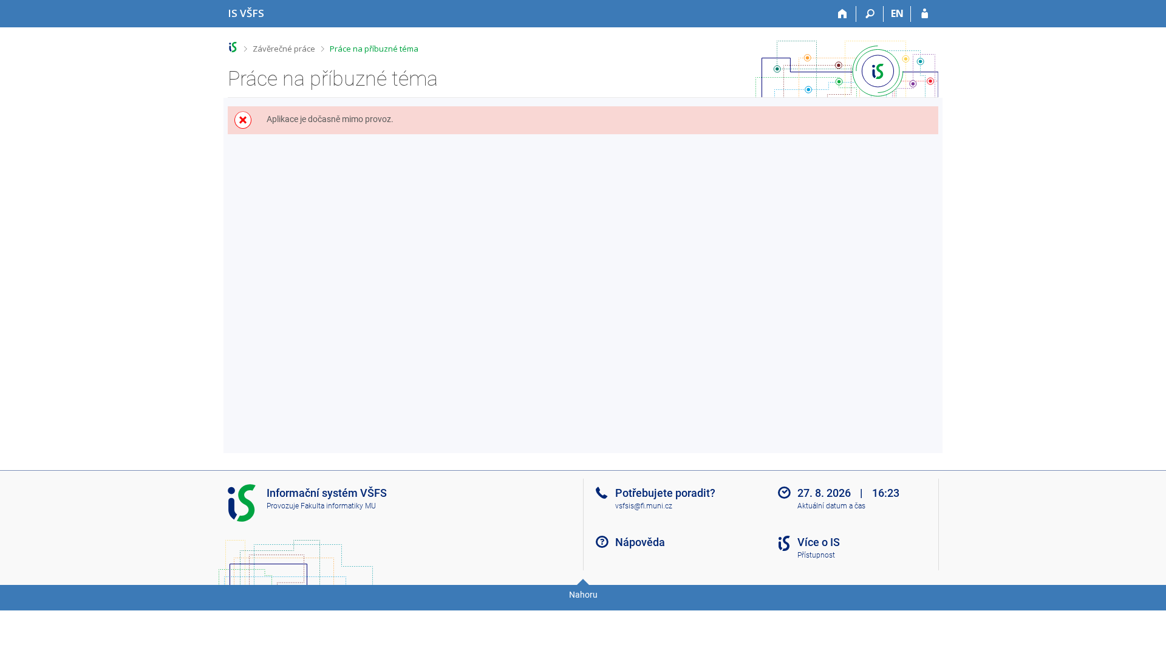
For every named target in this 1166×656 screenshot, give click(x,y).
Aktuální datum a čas (831, 506)
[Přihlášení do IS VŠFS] (924, 14)
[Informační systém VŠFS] (233, 47)
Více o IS (818, 542)
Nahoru (583, 595)
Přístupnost (816, 555)
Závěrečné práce (284, 48)
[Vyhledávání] (870, 14)
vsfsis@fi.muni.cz (643, 506)
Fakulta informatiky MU (338, 506)
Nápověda (640, 542)
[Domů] (842, 14)
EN (897, 13)
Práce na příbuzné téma (374, 48)
